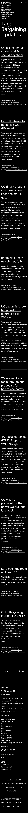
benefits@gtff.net (7, 721)
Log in (3, 762)
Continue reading (7, 159)
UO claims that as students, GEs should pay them (12, 51)
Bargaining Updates (12, 104)
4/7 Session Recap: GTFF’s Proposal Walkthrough (14, 440)
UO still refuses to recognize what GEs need (13, 124)
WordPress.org (6, 769)
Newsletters (21, 239)
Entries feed (5, 764)
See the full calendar (8, 754)
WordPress (18, 806)
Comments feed (6, 767)
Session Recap (22, 104)
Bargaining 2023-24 (16, 102)
